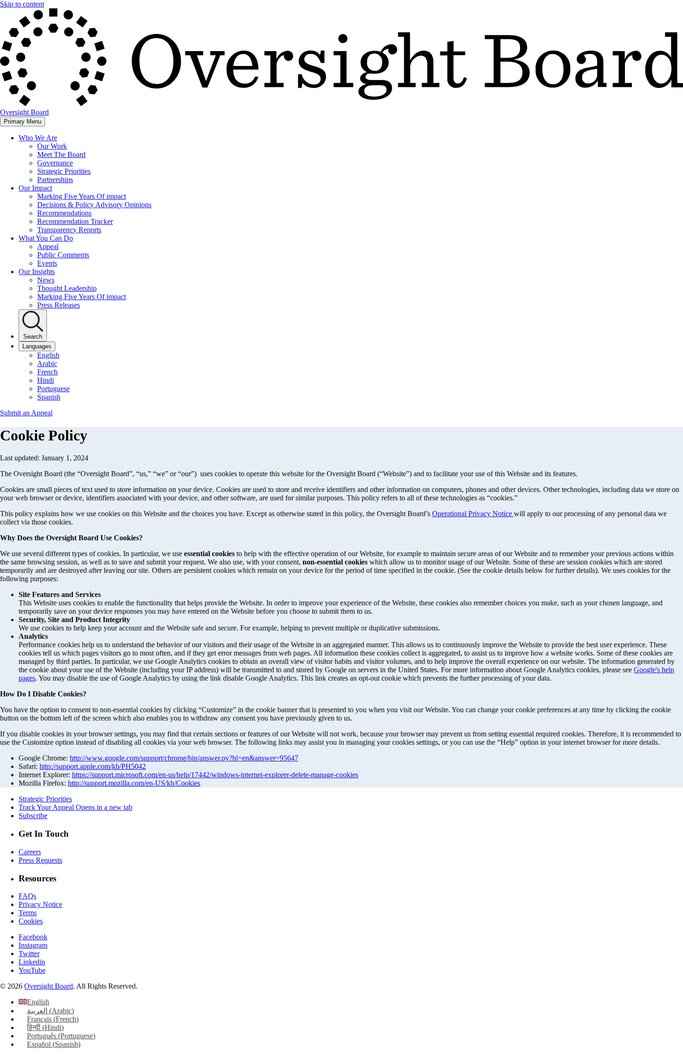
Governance (55, 163)
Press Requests (40, 860)
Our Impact (35, 188)
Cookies (31, 921)
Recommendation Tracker (75, 221)
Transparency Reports (69, 230)
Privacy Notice (40, 904)
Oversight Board (48, 986)
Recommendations (64, 213)
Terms (28, 913)
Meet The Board (61, 154)
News (45, 280)
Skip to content (22, 4)
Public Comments (63, 255)
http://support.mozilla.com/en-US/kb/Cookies (134, 783)
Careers (30, 852)
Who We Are (38, 138)
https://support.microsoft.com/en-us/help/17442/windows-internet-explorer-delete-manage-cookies (215, 775)
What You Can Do (46, 238)
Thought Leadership (67, 288)
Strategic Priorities (64, 171)
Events (47, 263)
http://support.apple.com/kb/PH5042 (92, 766)
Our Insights (37, 271)
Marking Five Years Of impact (81, 196)
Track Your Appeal (75, 807)
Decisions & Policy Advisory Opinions (94, 205)
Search (32, 336)
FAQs (27, 896)
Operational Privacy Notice (473, 514)
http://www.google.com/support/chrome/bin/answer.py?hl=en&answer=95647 (184, 758)
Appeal (48, 246)
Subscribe (33, 816)
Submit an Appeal (26, 413)
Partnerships (55, 180)
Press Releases (58, 305)
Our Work (52, 146)
